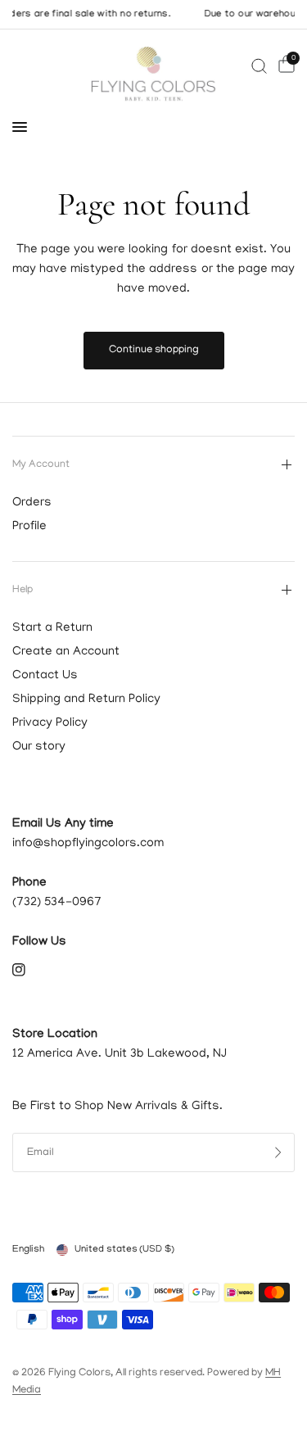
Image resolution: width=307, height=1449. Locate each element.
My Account (41, 465)
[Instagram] (30, 970)
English (28, 1249)
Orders (32, 502)
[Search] (259, 65)
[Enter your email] (278, 1152)
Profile (29, 526)
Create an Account (66, 652)
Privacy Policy (50, 723)
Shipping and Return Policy (86, 699)
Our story (38, 747)
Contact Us (45, 675)
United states (124, 1249)
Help (22, 590)
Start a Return (52, 628)
